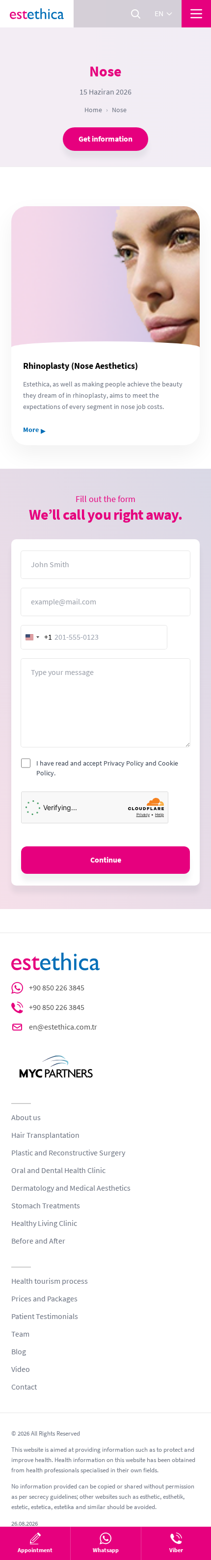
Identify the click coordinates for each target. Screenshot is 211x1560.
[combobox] (37, 637)
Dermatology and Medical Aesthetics (71, 1188)
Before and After (38, 1241)
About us (26, 1117)
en (159, 13)
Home (93, 110)
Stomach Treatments (45, 1205)
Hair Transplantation (45, 1135)
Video (20, 1369)
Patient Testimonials (44, 1316)
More (34, 429)
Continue (105, 860)
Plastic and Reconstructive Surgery (68, 1153)
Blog (18, 1351)
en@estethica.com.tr (63, 1027)
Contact (24, 1387)
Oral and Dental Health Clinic (58, 1170)
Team (20, 1334)
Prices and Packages (44, 1299)
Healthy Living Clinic (44, 1223)
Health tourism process (49, 1281)
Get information (105, 139)
